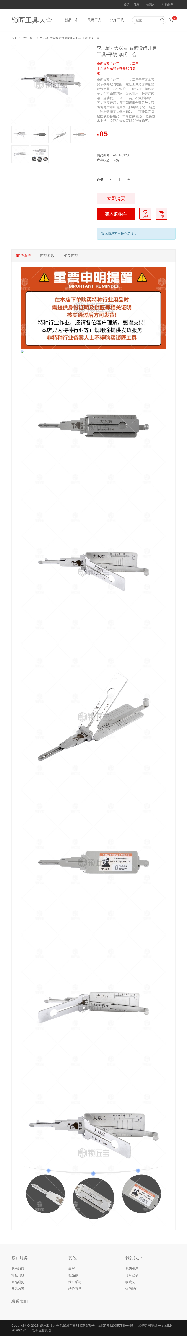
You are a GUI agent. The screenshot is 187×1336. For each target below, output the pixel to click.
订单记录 (131, 1275)
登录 (126, 4)
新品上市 (71, 20)
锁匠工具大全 (31, 20)
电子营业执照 (41, 1330)
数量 (100, 180)
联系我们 (17, 1268)
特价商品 (74, 1289)
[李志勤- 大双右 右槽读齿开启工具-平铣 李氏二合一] (50, 84)
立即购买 (116, 198)
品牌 (71, 1268)
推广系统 (74, 1282)
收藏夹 (150, 4)
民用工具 (94, 20)
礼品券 (73, 1275)
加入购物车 (116, 213)
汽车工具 (117, 20)
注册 (136, 4)
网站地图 (17, 1289)
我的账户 (131, 1268)
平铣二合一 (28, 38)
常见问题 (17, 1275)
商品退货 (17, 1282)
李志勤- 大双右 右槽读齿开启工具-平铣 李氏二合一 (71, 38)
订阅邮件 (131, 1289)
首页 (14, 38)
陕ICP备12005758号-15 (115, 1325)
